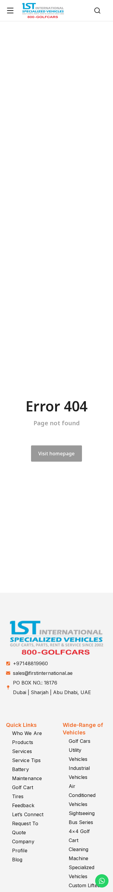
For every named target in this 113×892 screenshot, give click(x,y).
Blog (17, 860)
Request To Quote (25, 827)
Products (22, 742)
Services (22, 751)
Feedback (23, 805)
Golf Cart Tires (22, 791)
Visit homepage (56, 453)
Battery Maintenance (27, 773)
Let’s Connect (27, 814)
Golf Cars (80, 741)
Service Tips (26, 760)
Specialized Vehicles (82, 871)
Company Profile (23, 846)
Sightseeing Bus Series (82, 817)
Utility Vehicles (78, 754)
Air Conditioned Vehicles (82, 795)
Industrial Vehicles (79, 772)
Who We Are (27, 733)
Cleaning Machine (79, 853)
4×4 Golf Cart (79, 835)
